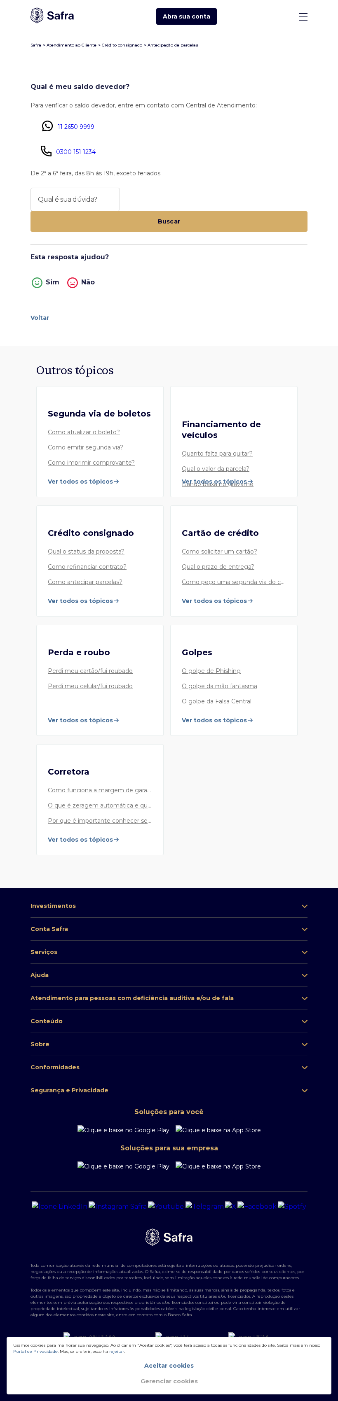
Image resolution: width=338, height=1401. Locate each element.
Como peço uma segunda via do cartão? (234, 582)
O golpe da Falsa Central (216, 701)
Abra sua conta (186, 16)
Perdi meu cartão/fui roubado (90, 671)
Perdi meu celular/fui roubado (90, 686)
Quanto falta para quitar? (217, 454)
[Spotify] (292, 1206)
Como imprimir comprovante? (91, 463)
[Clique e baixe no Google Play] (123, 1130)
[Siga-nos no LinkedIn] (59, 1206)
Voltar (40, 317)
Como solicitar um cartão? (219, 552)
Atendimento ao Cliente (71, 45)
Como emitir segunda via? (85, 448)
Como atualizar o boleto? (84, 432)
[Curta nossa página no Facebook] (257, 1206)
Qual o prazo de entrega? (218, 567)
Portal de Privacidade (35, 1351)
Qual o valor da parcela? (215, 469)
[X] (230, 1206)
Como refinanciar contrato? (87, 567)
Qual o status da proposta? (86, 552)
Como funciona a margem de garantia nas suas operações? (100, 790)
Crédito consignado (122, 45)
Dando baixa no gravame (218, 484)
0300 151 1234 (76, 152)
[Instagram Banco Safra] (118, 1206)
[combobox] (75, 199)
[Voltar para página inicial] (52, 16)
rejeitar (116, 1351)
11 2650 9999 (76, 126)
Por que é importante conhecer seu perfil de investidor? (100, 821)
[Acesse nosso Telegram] (204, 1206)
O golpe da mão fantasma (219, 686)
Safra (36, 45)
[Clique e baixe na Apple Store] (218, 1130)
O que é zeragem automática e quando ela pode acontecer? (100, 806)
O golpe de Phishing (211, 671)
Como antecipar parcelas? (85, 582)
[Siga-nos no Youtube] (166, 1206)
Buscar (169, 221)
